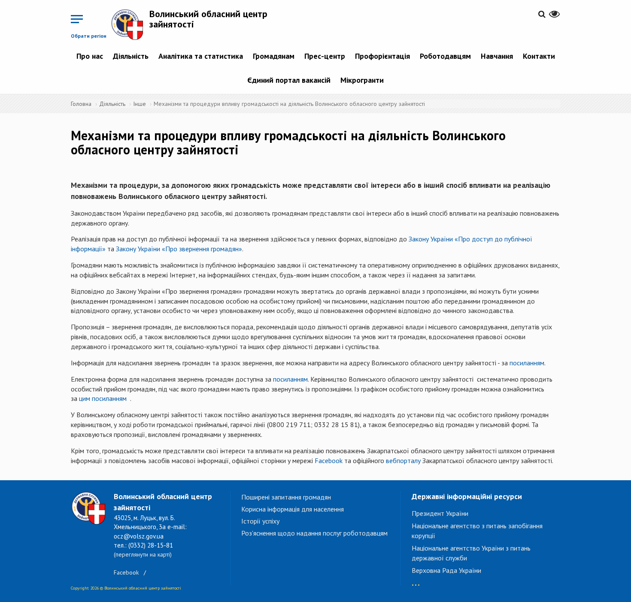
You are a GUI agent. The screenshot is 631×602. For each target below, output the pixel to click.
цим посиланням (103, 398)
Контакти (539, 56)
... (416, 580)
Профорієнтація (382, 56)
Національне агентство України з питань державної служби (471, 553)
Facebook (329, 460)
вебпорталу (403, 460)
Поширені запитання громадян (286, 497)
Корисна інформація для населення (292, 509)
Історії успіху (260, 521)
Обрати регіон (88, 36)
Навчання (497, 56)
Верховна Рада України (446, 570)
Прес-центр (324, 56)
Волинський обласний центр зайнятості (208, 19)
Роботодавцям (445, 56)
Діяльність (131, 56)
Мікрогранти (362, 80)
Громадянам (273, 56)
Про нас (89, 56)
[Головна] (130, 24)
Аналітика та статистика (200, 56)
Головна (81, 104)
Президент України (440, 513)
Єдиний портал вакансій (289, 80)
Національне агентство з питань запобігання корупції (477, 530)
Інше (139, 104)
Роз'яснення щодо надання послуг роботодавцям (314, 533)
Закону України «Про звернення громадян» (179, 248)
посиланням (527, 362)
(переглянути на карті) (143, 554)
